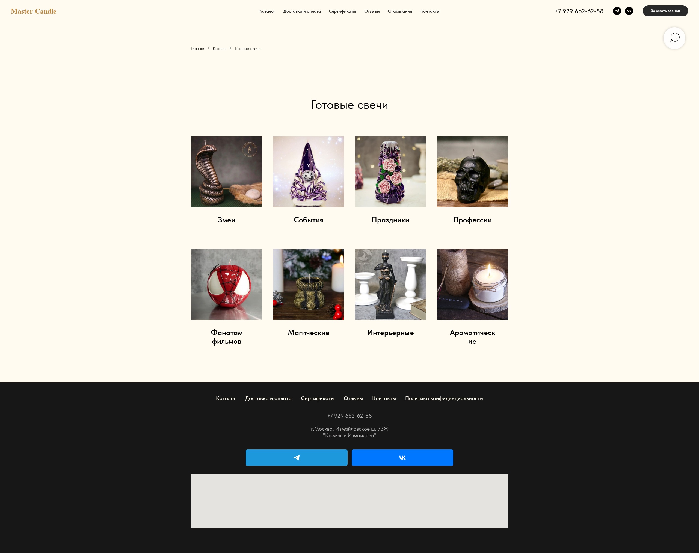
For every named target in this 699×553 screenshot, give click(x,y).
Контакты (430, 11)
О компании (400, 11)
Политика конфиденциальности (444, 398)
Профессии (472, 219)
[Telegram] (297, 457)
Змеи (226, 219)
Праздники (390, 219)
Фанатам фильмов (227, 337)
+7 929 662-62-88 (579, 10)
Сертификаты (342, 11)
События (309, 219)
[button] (665, 10)
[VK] (403, 457)
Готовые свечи (247, 48)
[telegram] (617, 11)
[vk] (629, 11)
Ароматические (472, 337)
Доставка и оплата (302, 11)
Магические (309, 332)
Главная (198, 48)
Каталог (267, 11)
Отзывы (372, 11)
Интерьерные (390, 332)
